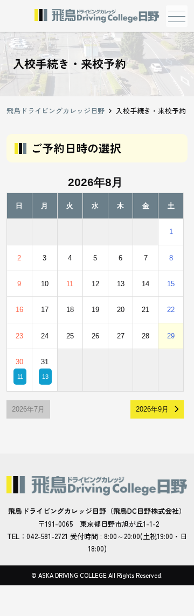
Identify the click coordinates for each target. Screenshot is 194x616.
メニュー (177, 16)
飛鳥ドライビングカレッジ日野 (55, 110)
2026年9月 (152, 409)
